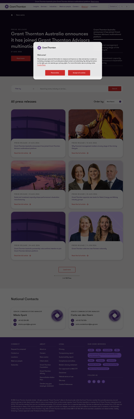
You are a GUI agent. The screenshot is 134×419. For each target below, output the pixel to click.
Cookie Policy (41, 65)
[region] (67, 60)
